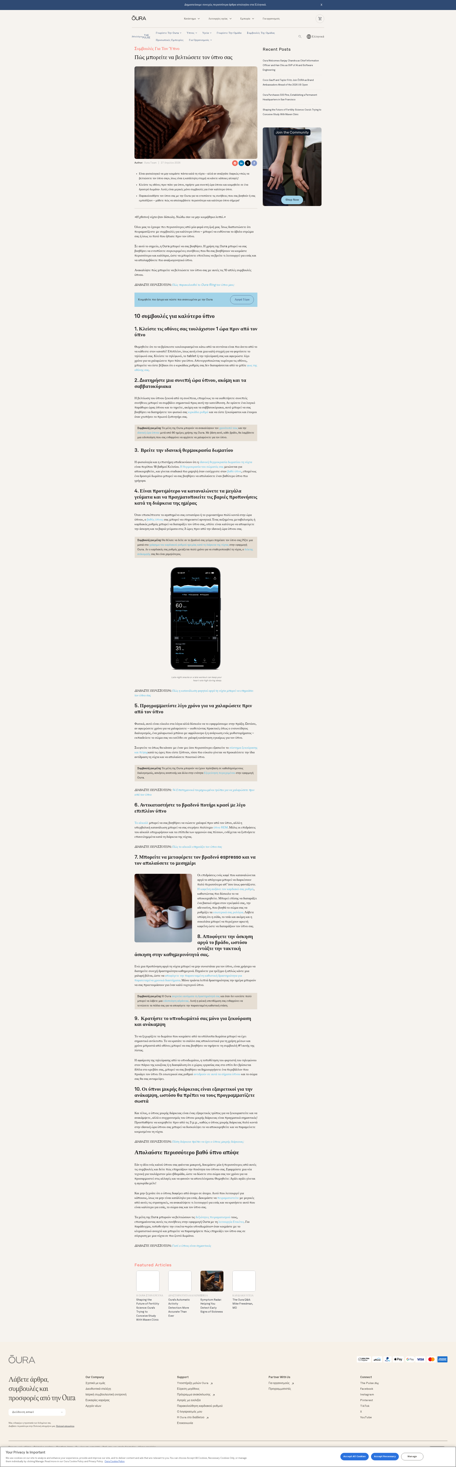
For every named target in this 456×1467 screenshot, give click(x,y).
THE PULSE (141, 36)
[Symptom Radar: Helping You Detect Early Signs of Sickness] (212, 1281)
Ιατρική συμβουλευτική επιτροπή (106, 1394)
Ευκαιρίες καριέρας (98, 1400)
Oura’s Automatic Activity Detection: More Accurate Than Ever (179, 1308)
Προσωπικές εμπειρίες (170, 40)
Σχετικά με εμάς (95, 1383)
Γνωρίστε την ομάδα (229, 33)
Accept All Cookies (354, 1456)
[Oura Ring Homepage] (140, 18)
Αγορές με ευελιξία (189, 1400)
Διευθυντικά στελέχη (98, 1389)
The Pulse (369, 1383)
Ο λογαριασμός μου (189, 1411)
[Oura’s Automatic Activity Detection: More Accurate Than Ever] (179, 1281)
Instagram (367, 1394)
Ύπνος (191, 33)
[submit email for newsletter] (61, 1412)
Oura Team (150, 163)
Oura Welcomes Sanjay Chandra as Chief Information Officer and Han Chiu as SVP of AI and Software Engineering (291, 65)
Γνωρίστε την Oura (167, 33)
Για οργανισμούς (271, 18)
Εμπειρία (245, 18)
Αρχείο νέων (93, 1406)
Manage (412, 1456)
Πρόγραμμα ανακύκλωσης (194, 1394)
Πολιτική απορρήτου (65, 1426)
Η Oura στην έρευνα (149, 1295)
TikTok (364, 1406)
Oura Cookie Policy (115, 1461)
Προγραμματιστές (280, 1389)
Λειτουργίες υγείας (218, 18)
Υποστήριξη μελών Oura (192, 1383)
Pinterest (366, 1400)
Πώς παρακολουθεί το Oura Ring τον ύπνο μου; (203, 285)
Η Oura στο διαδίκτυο (190, 1417)
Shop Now (292, 200)
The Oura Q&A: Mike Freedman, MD (242, 1304)
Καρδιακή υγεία (242, 1295)
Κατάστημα (190, 18)
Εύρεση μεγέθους (188, 1389)
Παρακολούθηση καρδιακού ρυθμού (200, 1406)
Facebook (366, 1389)
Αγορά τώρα (242, 299)
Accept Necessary (385, 1456)
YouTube (366, 1417)
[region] (228, 1457)
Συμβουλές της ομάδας (261, 33)
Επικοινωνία (185, 1423)
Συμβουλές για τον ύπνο (156, 49)
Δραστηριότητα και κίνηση (186, 1295)
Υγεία (205, 33)
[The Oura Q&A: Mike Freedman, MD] (244, 1281)
